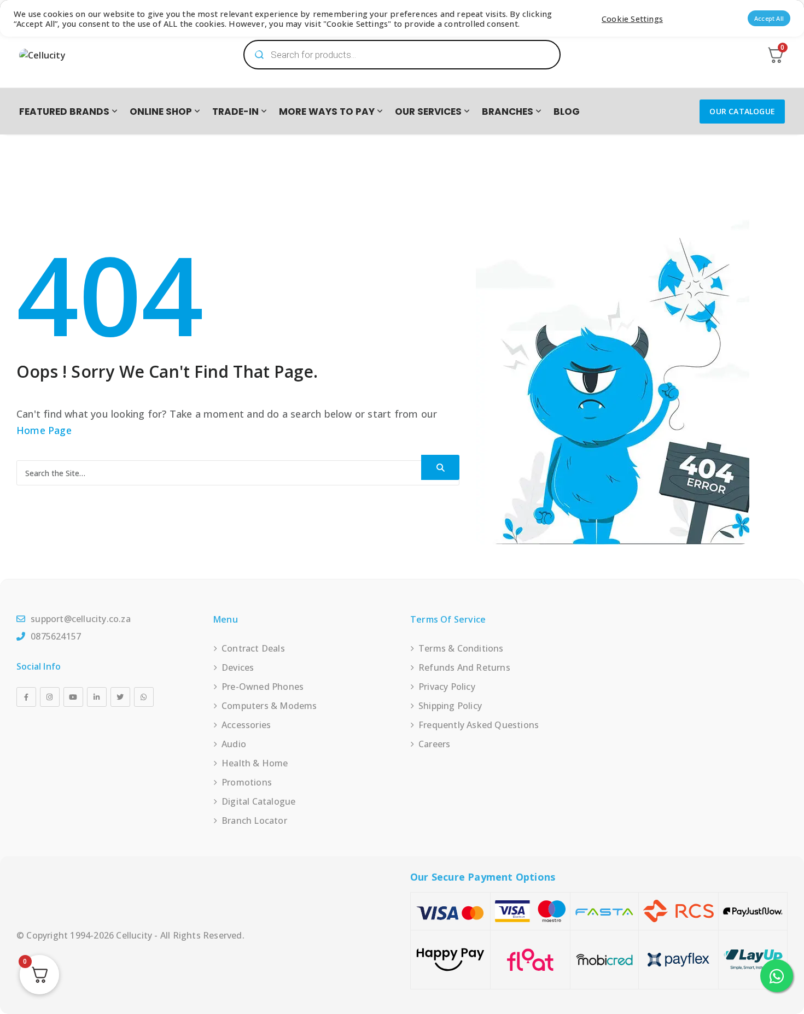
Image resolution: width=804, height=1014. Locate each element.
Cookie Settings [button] (632, 19)
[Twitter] (120, 697)
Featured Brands (64, 111)
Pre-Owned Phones (263, 687)
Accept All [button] (769, 18)
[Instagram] (50, 697)
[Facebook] (26, 697)
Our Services (428, 111)
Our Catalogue (742, 111)
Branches (507, 111)
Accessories (246, 725)
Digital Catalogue (258, 801)
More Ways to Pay (327, 111)
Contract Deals (253, 648)
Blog (567, 111)
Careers (434, 744)
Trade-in (235, 111)
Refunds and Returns (464, 667)
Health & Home (255, 763)
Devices (238, 667)
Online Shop (161, 111)
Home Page (44, 430)
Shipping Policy (450, 706)
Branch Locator (254, 820)
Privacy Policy (446, 687)
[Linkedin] (97, 697)
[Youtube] (73, 697)
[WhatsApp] (144, 697)
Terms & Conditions (461, 648)
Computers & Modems (269, 706)
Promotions (247, 782)
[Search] (440, 467)
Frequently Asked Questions (478, 725)
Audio (234, 744)
